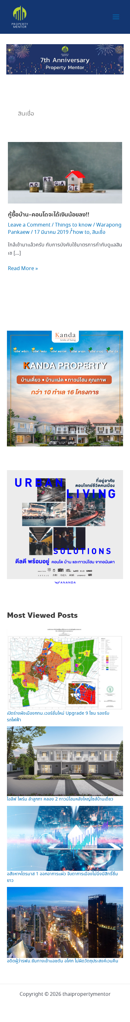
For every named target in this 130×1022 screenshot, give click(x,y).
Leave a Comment (29, 225)
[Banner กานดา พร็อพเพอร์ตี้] (65, 388)
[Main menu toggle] (116, 17)
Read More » (23, 268)
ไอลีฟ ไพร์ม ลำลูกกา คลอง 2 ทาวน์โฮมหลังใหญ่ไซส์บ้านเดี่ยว (60, 799)
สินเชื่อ (98, 232)
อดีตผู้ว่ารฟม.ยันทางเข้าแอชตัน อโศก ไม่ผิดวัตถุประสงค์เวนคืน (62, 961)
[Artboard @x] (65, 527)
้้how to (81, 232)
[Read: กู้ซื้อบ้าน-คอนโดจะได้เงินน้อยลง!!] (65, 171)
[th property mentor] (65, 59)
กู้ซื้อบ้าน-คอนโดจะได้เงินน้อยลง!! (48, 214)
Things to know (73, 225)
